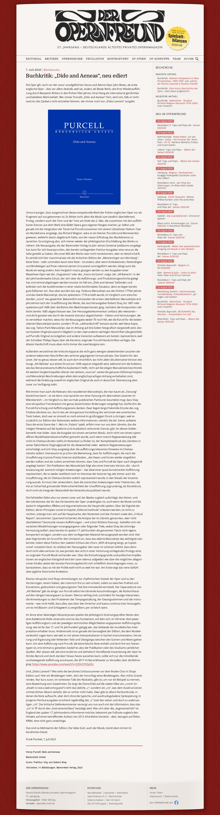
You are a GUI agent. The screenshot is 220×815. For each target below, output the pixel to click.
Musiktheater (94, 793)
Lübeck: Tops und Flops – (176, 151)
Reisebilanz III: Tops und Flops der (171, 236)
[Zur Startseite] (110, 26)
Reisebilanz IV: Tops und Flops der (173, 206)
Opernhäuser (72, 58)
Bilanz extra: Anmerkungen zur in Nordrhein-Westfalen (177, 225)
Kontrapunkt (118, 58)
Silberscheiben (95, 800)
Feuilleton (95, 58)
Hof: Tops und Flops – (178, 162)
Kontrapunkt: (178, 247)
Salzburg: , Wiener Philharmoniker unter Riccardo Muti (175, 198)
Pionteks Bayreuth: (173, 266)
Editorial (34, 58)
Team (177, 58)
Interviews (122, 793)
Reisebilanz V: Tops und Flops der (178, 126)
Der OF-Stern (113, 800)
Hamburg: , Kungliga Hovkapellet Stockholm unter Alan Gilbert (176, 175)
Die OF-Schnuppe (96, 803)
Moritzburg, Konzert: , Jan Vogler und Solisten (176, 294)
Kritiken (52, 58)
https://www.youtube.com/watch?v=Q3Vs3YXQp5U (62, 664)
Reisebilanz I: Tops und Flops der (174, 281)
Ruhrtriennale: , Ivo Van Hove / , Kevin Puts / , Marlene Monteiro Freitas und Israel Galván (177, 141)
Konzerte (109, 793)
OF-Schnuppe (159, 58)
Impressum (156, 796)
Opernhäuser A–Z (96, 796)
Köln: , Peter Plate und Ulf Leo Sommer (177, 274)
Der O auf (161, 802)
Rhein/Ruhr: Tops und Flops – (178, 320)
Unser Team (156, 792)
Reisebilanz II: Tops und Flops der (172, 255)
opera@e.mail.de (45, 803)
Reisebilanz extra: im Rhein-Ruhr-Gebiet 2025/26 (175, 186)
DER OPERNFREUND (37, 788)
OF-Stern (139, 58)
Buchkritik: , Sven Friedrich (177, 304)
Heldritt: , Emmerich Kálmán (178, 217)
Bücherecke (51, 69)
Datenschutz (171, 796)
